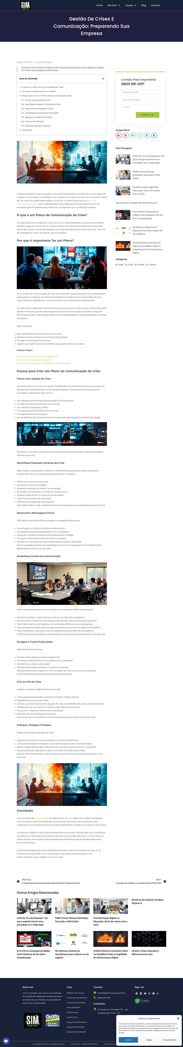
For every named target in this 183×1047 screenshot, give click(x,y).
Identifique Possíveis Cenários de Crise (43, 104)
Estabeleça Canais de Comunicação (41, 113)
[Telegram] (154, 993)
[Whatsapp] (158, 993)
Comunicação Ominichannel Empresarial (37, 356)
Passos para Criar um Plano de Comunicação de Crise (46, 95)
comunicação (41, 818)
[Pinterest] (137, 993)
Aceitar (128, 1040)
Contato (155, 5)
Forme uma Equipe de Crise (38, 100)
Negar (149, 1040)
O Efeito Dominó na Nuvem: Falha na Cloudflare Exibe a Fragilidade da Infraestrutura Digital (110, 954)
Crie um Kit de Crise (34, 121)
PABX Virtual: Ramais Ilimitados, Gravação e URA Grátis (146, 175)
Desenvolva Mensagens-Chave (39, 108)
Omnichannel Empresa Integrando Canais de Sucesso (43, 363)
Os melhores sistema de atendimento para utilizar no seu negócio (147, 230)
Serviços (112, 5)
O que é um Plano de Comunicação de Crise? (42, 87)
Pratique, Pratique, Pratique (38, 126)
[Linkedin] (141, 993)
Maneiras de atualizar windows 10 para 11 (137, 203)
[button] (178, 1018)
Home (99, 5)
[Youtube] (145, 993)
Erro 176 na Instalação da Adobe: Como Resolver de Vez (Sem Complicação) (148, 215)
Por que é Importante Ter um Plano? (39, 91)
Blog (143, 5)
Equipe (129, 5)
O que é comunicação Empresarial (34, 360)
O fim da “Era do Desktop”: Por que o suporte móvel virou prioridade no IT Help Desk (149, 159)
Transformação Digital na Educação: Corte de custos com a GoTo (146, 190)
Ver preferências (169, 1040)
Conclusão (27, 130)
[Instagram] (149, 993)
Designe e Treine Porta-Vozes (38, 117)
